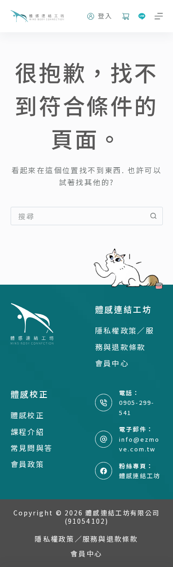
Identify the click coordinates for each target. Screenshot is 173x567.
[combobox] (78, 216)
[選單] (159, 16)
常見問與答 (32, 447)
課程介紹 (28, 431)
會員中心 (112, 362)
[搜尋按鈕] (153, 216)
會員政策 (28, 463)
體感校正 (28, 415)
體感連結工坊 (140, 475)
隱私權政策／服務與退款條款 (86, 539)
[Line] (141, 16)
